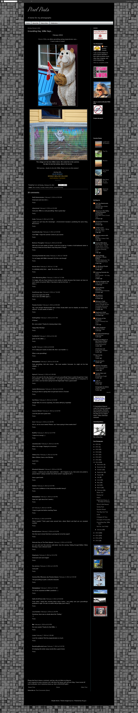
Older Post (84, 687)
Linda (34, 635)
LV (33, 507)
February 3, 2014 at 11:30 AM (54, 389)
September (100, 472)
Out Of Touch (99, 268)
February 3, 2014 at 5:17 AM (44, 219)
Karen (105, 46)
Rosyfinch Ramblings (102, 333)
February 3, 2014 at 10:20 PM (63, 542)
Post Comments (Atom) (43, 690)
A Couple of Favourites (103, 519)
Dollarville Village (100, 329)
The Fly (105, 151)
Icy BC (34, 347)
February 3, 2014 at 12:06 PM (45, 422)
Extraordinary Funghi (101, 376)
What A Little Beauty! (103, 504)
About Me (35, 23)
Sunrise (97, 356)
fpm (72, 700)
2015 (97, 459)
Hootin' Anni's (99, 361)
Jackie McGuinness (38, 389)
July (98, 477)
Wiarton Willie (42, 39)
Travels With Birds (101, 243)
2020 (97, 449)
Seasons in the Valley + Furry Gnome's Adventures (102, 212)
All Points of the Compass (100, 319)
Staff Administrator (38, 197)
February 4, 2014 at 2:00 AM (67, 577)
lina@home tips (37, 292)
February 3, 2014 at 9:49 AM (45, 347)
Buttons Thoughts (38, 243)
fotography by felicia (102, 387)
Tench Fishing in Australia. (102, 290)
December (100, 464)
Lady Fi (97, 381)
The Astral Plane (106, 170)
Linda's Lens (99, 227)
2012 (97, 535)
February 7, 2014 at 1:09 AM (45, 635)
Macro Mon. (44, 23)
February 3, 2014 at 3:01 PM (48, 454)
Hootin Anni (36, 266)
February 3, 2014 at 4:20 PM (49, 496)
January (99, 529)
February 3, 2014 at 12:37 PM (46, 433)
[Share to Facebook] (64, 185)
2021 (97, 447)
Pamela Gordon (37, 305)
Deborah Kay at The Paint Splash (42, 542)
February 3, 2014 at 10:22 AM (49, 361)
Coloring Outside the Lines (41, 255)
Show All (108, 392)
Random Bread (101, 509)
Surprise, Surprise (100, 388)
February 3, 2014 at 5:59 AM (51, 232)
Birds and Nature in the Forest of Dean (101, 340)
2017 (97, 454)
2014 (97, 462)
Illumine (105, 160)
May (98, 482)
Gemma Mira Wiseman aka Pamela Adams (45, 577)
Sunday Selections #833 (102, 314)
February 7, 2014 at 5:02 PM (55, 646)
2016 (97, 457)
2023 (97, 444)
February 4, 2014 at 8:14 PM (43, 624)
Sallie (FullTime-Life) (38, 599)
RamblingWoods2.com (39, 646)
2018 (97, 452)
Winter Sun (100, 492)
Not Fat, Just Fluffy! (102, 526)
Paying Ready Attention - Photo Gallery (100, 257)
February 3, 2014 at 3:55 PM (53, 469)
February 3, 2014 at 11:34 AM (48, 400)
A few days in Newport (101, 350)
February (100, 490)
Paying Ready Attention (99, 288)
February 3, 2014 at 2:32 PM (50, 443)
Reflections (54, 23)
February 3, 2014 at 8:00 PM (42, 518)
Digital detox (98, 382)
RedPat (34, 433)
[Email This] (59, 185)
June (98, 480)
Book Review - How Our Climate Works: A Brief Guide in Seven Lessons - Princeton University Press (102, 248)
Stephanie (35, 555)
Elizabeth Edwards (38, 469)
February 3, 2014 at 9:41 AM (48, 336)
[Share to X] (62, 185)
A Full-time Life (100, 349)
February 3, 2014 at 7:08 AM (58, 255)
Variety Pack (100, 507)
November (100, 467)
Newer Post (31, 687)
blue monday (36, 187)
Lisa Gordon (36, 611)
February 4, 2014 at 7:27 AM (49, 588)
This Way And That (102, 512)
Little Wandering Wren (39, 277)
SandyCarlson (36, 531)
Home (28, 23)
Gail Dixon (35, 400)
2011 (97, 538)
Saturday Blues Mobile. (101, 206)
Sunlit (98, 514)
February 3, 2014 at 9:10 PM (50, 531)
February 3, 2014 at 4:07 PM (45, 486)
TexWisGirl (35, 336)
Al (33, 518)
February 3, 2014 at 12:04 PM (51, 411)
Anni (33, 422)
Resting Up (98, 223)
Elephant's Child (100, 312)
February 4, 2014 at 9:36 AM (54, 599)
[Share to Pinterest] (66, 185)
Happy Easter (99, 296)
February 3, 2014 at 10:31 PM (48, 555)
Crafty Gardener (100, 327)
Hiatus (98, 497)
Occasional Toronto (101, 221)
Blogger (84, 700)
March (99, 487)
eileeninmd (35, 208)
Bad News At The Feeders (106, 181)
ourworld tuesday (58, 187)
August (99, 475)
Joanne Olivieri (37, 411)
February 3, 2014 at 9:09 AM (51, 305)
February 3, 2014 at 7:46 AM (51, 292)
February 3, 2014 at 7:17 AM (48, 266)
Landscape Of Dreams (106, 142)
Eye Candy (98, 355)
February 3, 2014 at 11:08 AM (47, 374)
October (99, 469)
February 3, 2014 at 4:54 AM (48, 208)
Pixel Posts (38, 9)
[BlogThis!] (61, 185)
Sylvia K (34, 374)
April (98, 485)
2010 (97, 540)
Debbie (34, 486)
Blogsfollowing (99, 335)
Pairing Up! (100, 495)
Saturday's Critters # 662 (102, 238)
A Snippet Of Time (102, 517)
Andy (34, 219)
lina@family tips (37, 232)
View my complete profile (100, 62)
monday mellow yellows (46, 187)
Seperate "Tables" (105, 189)
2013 (97, 533)
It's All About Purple (101, 266)
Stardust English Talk (102, 281)
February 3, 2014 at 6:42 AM (53, 243)
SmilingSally (36, 317)
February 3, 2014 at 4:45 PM (42, 507)
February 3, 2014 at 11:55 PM (49, 566)
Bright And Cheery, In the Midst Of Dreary (103, 500)
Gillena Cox (36, 454)
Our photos (36, 566)
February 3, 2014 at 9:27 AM (49, 317)
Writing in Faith (100, 301)
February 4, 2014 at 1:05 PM (49, 611)
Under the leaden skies (101, 283)
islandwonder (36, 443)
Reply (34, 202)
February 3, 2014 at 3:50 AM (53, 197)
